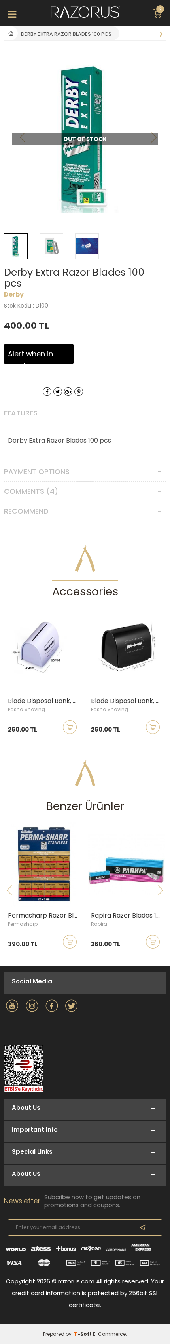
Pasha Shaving (26, 709)
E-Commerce (109, 1334)
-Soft (83, 1334)
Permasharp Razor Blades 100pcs (45, 915)
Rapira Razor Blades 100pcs (128, 915)
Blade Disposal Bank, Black (128, 701)
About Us (26, 1174)
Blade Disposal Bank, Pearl (45, 701)
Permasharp (23, 924)
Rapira (99, 924)
